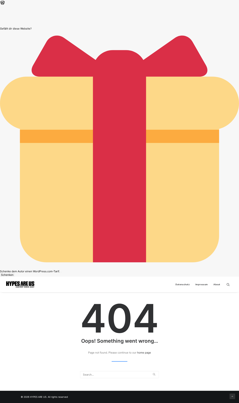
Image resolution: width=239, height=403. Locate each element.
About (216, 284)
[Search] (119, 374)
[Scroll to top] (232, 396)
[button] (230, 284)
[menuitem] (182, 284)
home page (144, 352)
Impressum (201, 284)
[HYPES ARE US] (20, 284)
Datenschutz (182, 284)
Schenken (7, 274)
